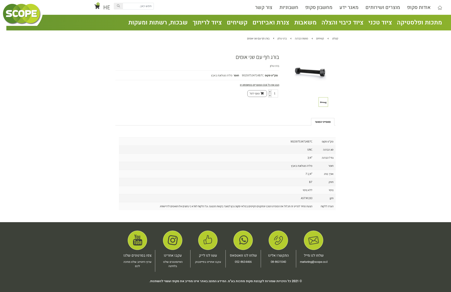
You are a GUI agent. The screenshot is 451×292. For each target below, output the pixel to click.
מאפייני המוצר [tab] (323, 122)
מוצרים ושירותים (383, 7)
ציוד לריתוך (207, 22)
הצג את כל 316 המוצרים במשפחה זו (259, 85)
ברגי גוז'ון (282, 38)
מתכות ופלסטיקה (419, 22)
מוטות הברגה (301, 38)
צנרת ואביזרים (270, 22)
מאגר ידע (349, 7)
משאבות (305, 22)
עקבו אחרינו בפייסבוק (208, 262)
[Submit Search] (118, 6)
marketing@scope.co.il (314, 262)
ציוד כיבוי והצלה (342, 22)
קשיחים (237, 22)
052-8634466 (243, 262)
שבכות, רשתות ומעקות (158, 22)
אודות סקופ (419, 7)
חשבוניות (288, 7)
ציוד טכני (380, 22)
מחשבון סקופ (318, 7)
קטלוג (335, 38)
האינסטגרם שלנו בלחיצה (173, 264)
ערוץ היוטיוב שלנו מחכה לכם (137, 264)
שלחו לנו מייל (314, 255)
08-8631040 (278, 262)
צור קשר (263, 7)
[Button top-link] (440, 7)
